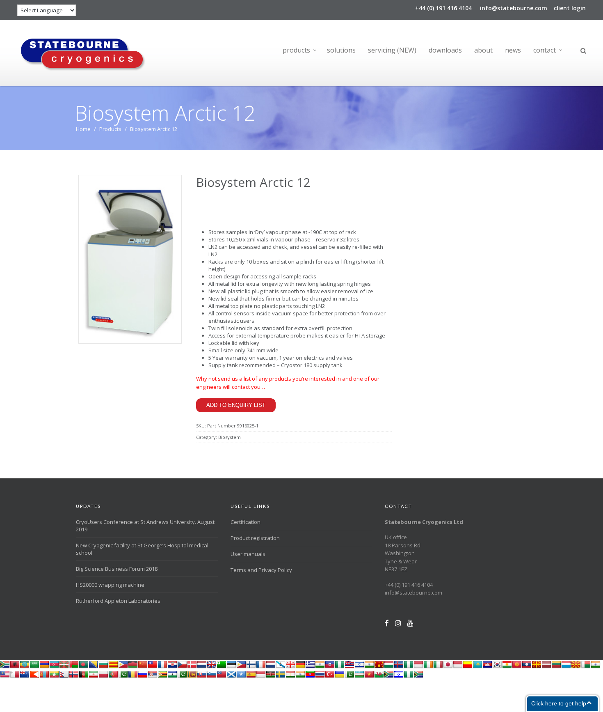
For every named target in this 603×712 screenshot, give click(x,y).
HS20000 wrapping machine (110, 584)
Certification (245, 522)
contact (544, 50)
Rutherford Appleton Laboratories (118, 600)
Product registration (255, 538)
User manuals (248, 554)
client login (570, 8)
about (483, 50)
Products (110, 129)
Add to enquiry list (235, 405)
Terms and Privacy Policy (261, 570)
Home (83, 129)
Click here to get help (558, 703)
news (513, 50)
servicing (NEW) (392, 50)
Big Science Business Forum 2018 (117, 568)
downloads (445, 50)
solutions (341, 50)
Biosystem (229, 437)
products (296, 50)
